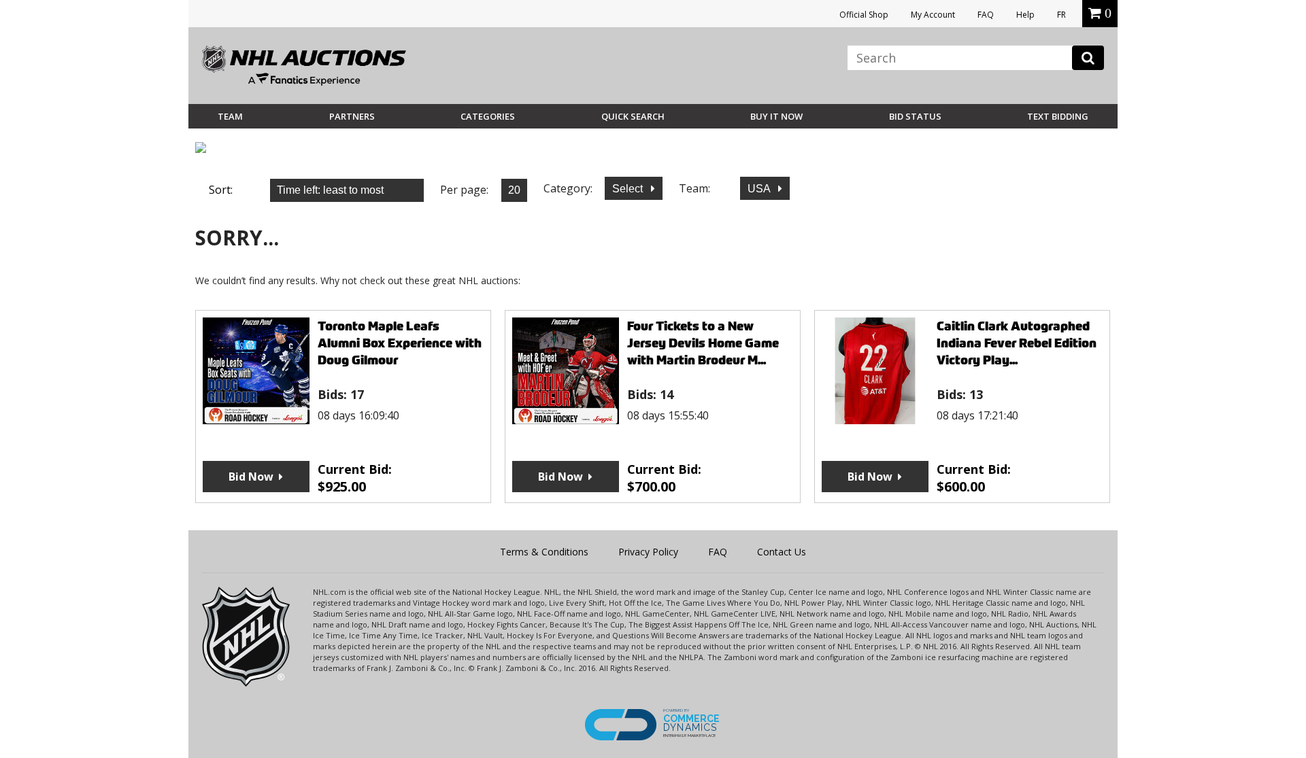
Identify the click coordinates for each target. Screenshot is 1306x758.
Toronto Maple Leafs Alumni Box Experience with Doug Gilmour (400, 342)
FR (1061, 14)
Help (1025, 14)
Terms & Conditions (544, 551)
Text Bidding (1057, 116)
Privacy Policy (648, 551)
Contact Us (781, 551)
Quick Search (633, 116)
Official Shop (863, 14)
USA (760, 188)
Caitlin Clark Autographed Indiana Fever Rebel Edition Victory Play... (1016, 342)
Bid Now (251, 476)
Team (230, 116)
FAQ (985, 14)
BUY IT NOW (776, 116)
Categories (488, 116)
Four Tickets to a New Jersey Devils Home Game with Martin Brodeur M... (703, 342)
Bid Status (915, 116)
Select (629, 188)
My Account (933, 14)
